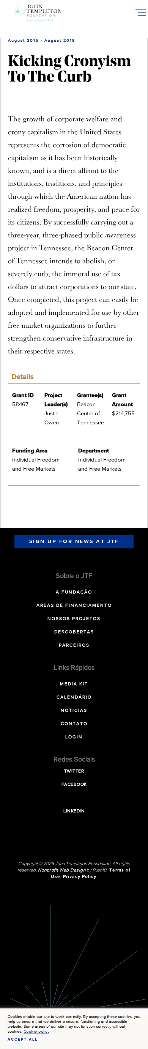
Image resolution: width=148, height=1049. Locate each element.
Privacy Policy (79, 877)
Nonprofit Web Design (61, 870)
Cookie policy (37, 1031)
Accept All (23, 1039)
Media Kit (74, 684)
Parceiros (74, 645)
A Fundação (74, 592)
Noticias (74, 710)
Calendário (74, 697)
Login (74, 737)
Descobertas (74, 632)
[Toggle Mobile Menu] (140, 12)
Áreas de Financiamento (74, 605)
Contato (74, 724)
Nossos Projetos (74, 619)
